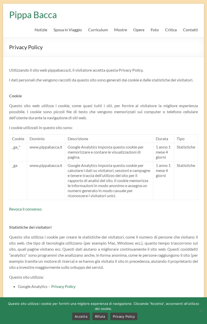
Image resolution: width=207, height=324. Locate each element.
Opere (138, 29)
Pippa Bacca (33, 14)
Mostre (120, 29)
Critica (171, 29)
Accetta (81, 316)
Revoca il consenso (25, 209)
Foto (155, 29)
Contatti (190, 29)
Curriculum (98, 29)
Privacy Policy (63, 286)
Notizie (41, 29)
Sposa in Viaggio (68, 29)
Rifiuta (100, 316)
